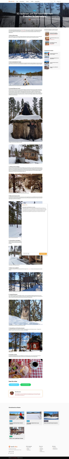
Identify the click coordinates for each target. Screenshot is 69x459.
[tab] (17, 1)
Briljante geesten (55, 448)
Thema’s (27, 1)
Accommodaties (37, 1)
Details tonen (25, 253)
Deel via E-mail (14, 384)
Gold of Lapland (23, 30)
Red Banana (54, 447)
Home (17, 1)
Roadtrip (32, 1)
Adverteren (41, 448)
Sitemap (41, 450)
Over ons (41, 447)
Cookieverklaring (42, 451)
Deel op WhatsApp (26, 384)
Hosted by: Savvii (55, 449)
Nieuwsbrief (41, 449)
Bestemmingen (22, 1)
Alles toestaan (42, 253)
